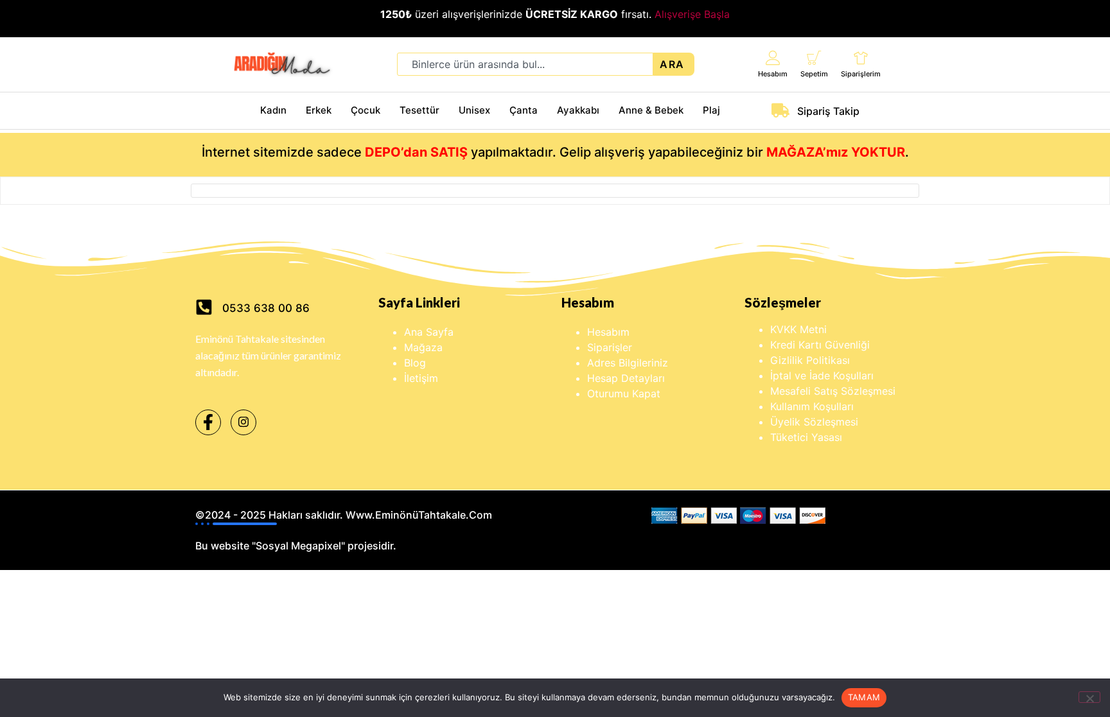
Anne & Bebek (651, 110)
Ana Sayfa (429, 331)
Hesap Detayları (626, 378)
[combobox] (525, 64)
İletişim (421, 378)
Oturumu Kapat (623, 393)
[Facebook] (208, 422)
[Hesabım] (773, 57)
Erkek (318, 110)
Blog (415, 362)
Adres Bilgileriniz (627, 362)
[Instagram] (243, 422)
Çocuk (365, 110)
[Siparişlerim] (861, 57)
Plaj (711, 110)
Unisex (474, 110)
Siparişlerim (861, 73)
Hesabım (773, 73)
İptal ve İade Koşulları (822, 375)
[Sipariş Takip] (780, 110)
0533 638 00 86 (266, 308)
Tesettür (419, 110)
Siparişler (609, 347)
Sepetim (814, 73)
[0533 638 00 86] (204, 307)
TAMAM (864, 697)
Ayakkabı (578, 110)
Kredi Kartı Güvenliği (820, 344)
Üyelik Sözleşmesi (814, 421)
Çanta (523, 110)
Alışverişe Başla (692, 14)
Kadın (273, 110)
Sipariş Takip (828, 111)
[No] (1089, 697)
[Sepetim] (814, 57)
